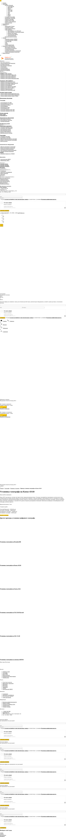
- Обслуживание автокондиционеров (8, 150)
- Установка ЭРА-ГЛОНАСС (6, 128)
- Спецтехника (3, 66)
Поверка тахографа (9, 19)
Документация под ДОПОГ (11, 40)
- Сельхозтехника (4, 68)
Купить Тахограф (9, 5)
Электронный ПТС (12, 35)
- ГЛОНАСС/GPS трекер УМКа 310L (8, 75)
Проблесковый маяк (9, 44)
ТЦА (9, 13)
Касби (9, 15)
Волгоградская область (5, 178)
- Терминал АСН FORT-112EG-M (7, 84)
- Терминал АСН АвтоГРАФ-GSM (7, 90)
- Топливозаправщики (5, 69)
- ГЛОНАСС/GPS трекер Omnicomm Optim (9, 78)
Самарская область (4, 179)
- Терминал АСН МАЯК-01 (6, 85)
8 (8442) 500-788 (3, 663)
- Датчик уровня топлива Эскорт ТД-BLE (9, 95)
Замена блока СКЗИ (9, 20)
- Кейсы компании (4, 173)
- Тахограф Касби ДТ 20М (5, 102)
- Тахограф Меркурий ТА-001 (6, 103)
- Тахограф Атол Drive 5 (5, 105)
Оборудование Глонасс (10, 28)
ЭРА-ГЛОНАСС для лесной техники (16, 32)
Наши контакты (6, 53)
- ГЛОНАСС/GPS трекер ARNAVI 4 (8, 76)
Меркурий (10, 7)
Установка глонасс (9, 27)
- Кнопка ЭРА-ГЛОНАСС (5, 131)
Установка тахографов (10, 16)
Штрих (9, 8)
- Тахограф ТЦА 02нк (5, 107)
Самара (1, 832)
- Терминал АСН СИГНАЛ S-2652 (7, 82)
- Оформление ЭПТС (4, 160)
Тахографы (5, 4)
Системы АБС (8, 41)
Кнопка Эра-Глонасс (12, 33)
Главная (4, 2)
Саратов (2, 834)
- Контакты (2, 174)
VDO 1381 (10, 11)
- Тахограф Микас (4, 106)
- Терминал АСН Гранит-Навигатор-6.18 (9, 83)
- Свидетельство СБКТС (5, 159)
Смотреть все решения (5, 70)
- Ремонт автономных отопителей (7, 147)
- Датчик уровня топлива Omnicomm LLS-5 (9, 93)
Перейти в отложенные (5, 416)
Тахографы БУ (11, 6)
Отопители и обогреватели (9, 46)
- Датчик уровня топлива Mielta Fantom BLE (9, 94)
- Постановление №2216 (5, 129)
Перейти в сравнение (4, 408)
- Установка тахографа (5, 136)
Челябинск (2, 836)
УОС (6, 42)
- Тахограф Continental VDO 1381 (7, 110)
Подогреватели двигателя (10, 48)
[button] (4, 515)
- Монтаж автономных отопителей (7, 146)
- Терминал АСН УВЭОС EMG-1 (7, 87)
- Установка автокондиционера (7, 149)
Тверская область (4, 182)
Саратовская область (4, 180)
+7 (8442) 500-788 (4, 212)
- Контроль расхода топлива (6, 133)
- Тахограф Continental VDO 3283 (7, 109)
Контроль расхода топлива (11, 36)
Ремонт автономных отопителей (12, 51)
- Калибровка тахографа (5, 137)
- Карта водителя (3, 141)
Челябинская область (4, 183)
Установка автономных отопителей (13, 50)
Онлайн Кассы (6, 23)
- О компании (3, 171)
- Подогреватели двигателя (6, 120)
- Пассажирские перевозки (6, 65)
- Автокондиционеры (4, 121)
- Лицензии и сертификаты (6, 172)
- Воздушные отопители (5, 119)
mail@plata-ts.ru (21, 212)
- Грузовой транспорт (4, 64)
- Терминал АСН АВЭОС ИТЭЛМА (8, 86)
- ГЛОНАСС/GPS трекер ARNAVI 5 (8, 77)
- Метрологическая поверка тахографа (8, 138)
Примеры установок (14, 488)
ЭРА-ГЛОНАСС (8, 29)
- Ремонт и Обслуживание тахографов (8, 140)
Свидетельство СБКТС (13, 34)
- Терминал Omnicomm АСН (6, 89)
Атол (9, 12)
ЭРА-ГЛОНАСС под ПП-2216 (14, 30)
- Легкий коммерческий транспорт (7, 63)
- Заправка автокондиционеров (7, 151)
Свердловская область (5, 181)
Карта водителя (8, 22)
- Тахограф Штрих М (4, 108)
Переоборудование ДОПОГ (11, 39)
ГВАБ (6, 43)
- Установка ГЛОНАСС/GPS (6, 127)
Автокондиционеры (9, 49)
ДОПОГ (4, 37)
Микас (9, 14)
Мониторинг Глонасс (10, 26)
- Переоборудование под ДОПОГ (7, 153)
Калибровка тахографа (10, 18)
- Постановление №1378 (5, 130)
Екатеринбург (3, 835)
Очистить (4, 407)
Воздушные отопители (10, 47)
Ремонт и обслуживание (10, 21)
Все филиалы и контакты (5, 186)
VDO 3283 (10, 9)
